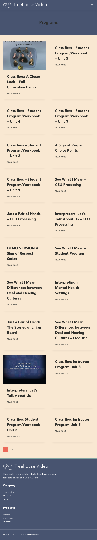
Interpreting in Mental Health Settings (67, 288)
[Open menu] (91, 5)
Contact (6, 499)
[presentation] (24, 55)
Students (7, 522)
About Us (7, 496)
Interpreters (8, 518)
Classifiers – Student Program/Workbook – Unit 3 (72, 116)
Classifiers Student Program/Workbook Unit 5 (23, 425)
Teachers (6, 515)
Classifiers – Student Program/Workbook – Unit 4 (24, 116)
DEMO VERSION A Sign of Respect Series (22, 254)
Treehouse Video (31, 466)
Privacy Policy (8, 492)
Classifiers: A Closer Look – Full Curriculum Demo (23, 82)
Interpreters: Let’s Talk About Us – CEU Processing (72, 219)
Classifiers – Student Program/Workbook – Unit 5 (72, 53)
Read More (13, 94)
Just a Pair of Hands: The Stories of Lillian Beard (24, 328)
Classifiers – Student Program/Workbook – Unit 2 (24, 151)
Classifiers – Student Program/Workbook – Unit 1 (24, 185)
